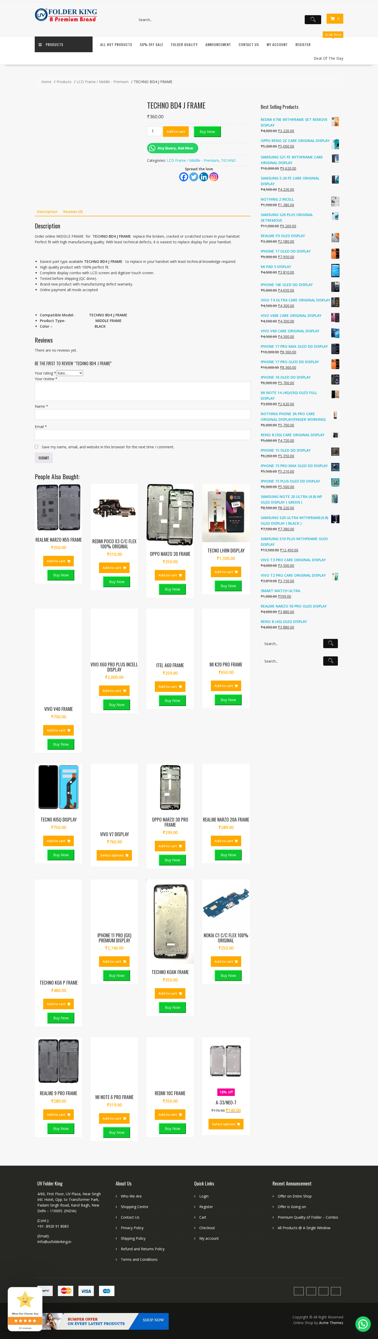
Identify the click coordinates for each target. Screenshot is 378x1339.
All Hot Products (116, 44)
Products (54, 44)
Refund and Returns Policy (143, 1012)
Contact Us (249, 44)
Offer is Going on (292, 970)
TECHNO (228, 160)
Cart (202, 980)
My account (209, 1001)
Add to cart (176, 131)
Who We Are (131, 959)
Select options (111, 618)
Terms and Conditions (139, 1023)
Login (204, 959)
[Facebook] (183, 176)
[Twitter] (193, 176)
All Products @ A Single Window (304, 991)
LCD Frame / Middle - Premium (193, 160)
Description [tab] (47, 211)
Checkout (207, 991)
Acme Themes (331, 1086)
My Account (277, 44)
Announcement (218, 44)
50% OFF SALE (151, 44)
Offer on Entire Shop (295, 959)
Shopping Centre (134, 970)
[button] (363, 1324)
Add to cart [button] (56, 324)
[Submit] (313, 19)
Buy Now (207, 131)
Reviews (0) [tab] (73, 211)
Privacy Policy (132, 991)
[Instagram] (213, 176)
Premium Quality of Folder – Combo (308, 980)
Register (303, 44)
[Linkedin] (203, 176)
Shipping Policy (133, 1001)
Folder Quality (184, 44)
